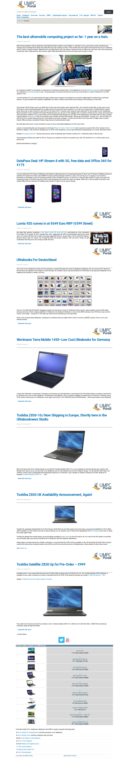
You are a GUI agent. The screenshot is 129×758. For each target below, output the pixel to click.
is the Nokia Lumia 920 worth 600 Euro (53, 232)
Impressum (67, 756)
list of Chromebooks (24, 752)
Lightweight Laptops (60, 15)
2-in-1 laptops (84, 15)
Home (19, 15)
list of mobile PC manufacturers (28, 732)
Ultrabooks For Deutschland (36, 260)
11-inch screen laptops (23, 746)
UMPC (49, 15)
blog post (33, 116)
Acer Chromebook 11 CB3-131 (80, 715)
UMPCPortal (28, 756)
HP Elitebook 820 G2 (80, 667)
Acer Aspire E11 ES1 (80, 676)
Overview (34, 15)
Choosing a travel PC (29, 134)
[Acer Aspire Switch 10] (31, 662)
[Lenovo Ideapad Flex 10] (31, 724)
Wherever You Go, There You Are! (64, 128)
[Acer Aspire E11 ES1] (31, 679)
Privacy (73, 756)
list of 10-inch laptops (25, 741)
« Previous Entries (22, 634)
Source (72, 86)
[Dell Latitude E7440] (31, 703)
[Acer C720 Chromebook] (31, 687)
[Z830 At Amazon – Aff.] (97, 575)
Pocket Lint (23, 548)
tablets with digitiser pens (30, 744)
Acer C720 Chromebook (80, 684)
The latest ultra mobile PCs (25, 749)
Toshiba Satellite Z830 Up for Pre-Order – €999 (51, 564)
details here (65, 537)
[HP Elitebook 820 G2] (31, 670)
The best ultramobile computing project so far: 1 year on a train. (62, 37)
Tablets (100, 15)
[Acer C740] (31, 653)
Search (108, 12)
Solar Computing (23, 17)
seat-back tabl (32, 92)
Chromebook (73, 15)
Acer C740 (79, 651)
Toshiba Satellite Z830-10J (32, 474)
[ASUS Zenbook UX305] (31, 697)
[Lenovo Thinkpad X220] (31, 709)
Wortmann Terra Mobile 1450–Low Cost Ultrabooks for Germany (63, 340)
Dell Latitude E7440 (80, 701)
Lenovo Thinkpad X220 (80, 708)
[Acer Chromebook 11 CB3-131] (31, 718)
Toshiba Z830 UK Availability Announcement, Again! (54, 495)
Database (25, 15)
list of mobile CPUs (24, 735)
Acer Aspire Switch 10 (80, 659)
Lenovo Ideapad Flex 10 (80, 722)
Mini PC (93, 15)
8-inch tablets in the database (30, 738)
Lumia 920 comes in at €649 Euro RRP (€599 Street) (55, 223)
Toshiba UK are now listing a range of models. (37, 579)
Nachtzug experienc (93, 90)
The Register (95, 531)
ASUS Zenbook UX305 (80, 693)
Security (42, 15)
